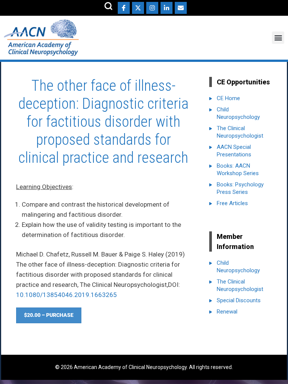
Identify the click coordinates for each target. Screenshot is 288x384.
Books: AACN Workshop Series (238, 169)
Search (108, 6)
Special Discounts (239, 300)
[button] (278, 38)
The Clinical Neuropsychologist (240, 132)
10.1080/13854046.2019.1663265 (66, 294)
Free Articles (232, 203)
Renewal (227, 311)
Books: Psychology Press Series (240, 188)
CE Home (228, 98)
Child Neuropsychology (238, 113)
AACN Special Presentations (234, 151)
